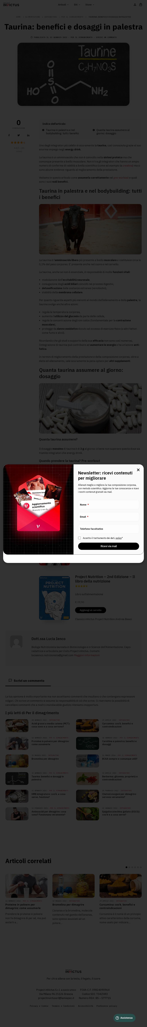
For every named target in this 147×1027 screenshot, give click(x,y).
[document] (73, 513)
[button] (138, 470)
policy (119, 537)
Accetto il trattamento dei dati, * (103, 537)
